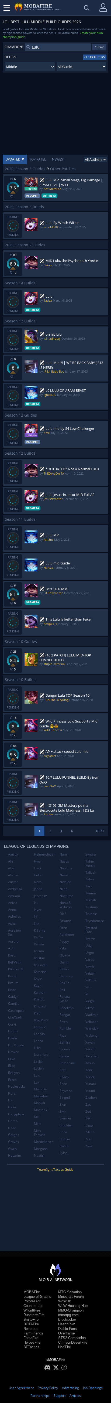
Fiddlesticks (16, 1086)
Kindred (40, 1006)
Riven (64, 1021)
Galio (12, 1107)
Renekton (67, 1008)
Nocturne (67, 896)
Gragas (13, 1134)
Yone (89, 1070)
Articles (75, 1395)
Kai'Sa (38, 937)
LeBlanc (40, 1027)
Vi (86, 994)
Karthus (40, 958)
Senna (64, 1056)
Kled (37, 1013)
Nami (64, 854)
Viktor (89, 1008)
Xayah (90, 1042)
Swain (64, 1146)
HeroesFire (31, 1342)
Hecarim (14, 1155)
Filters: (11, 57)
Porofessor (31, 1301)
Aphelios (14, 916)
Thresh (90, 900)
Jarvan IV (40, 896)
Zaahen (91, 1097)
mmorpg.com (68, 1315)
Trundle (91, 913)
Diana (12, 1038)
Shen (63, 1083)
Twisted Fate (91, 929)
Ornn (63, 927)
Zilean (90, 1132)
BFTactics (31, 1347)
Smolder (66, 1125)
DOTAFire (31, 1324)
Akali (11, 868)
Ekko (11, 1059)
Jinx (36, 923)
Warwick (91, 1028)
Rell (62, 989)
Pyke (63, 948)
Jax (36, 902)
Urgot (89, 952)
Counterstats (33, 1306)
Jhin (36, 916)
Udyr (89, 945)
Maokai (39, 1103)
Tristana (91, 907)
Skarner (65, 1118)
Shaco (64, 1077)
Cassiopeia (16, 1010)
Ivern (37, 882)
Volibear (91, 1021)
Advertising (70, 1387)
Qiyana (65, 955)
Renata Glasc (65, 998)
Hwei (37, 861)
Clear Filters (94, 57)
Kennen (39, 992)
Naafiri (39, 1155)
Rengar (65, 1014)
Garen (13, 1121)
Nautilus (66, 868)
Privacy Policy (48, 1387)
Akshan (13, 875)
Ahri (11, 861)
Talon (89, 879)
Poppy (64, 941)
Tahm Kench (90, 863)
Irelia (37, 875)
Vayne (90, 966)
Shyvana (66, 1090)
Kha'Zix (39, 999)
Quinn (64, 962)
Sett (62, 1070)
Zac (88, 1104)
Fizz (11, 1100)
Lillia (37, 1048)
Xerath (90, 1049)
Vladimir (91, 1014)
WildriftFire (31, 1310)
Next (100, 831)
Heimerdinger (44, 854)
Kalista (39, 944)
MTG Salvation (70, 1292)
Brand (12, 976)
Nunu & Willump (66, 904)
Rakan (64, 969)
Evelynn (14, 1072)
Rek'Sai (65, 982)
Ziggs (89, 1125)
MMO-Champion (71, 1310)
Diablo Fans (67, 1329)
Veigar (90, 973)
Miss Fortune (40, 1132)
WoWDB (64, 1301)
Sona (63, 1132)
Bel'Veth (14, 962)
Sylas (63, 1152)
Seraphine (67, 1063)
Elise (11, 1065)
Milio (37, 1123)
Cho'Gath (15, 1017)
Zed (88, 1111)
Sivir (63, 1111)
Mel (37, 1117)
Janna (38, 889)
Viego (89, 1001)
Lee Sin (39, 1033)
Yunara (90, 1083)
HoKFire (64, 1347)
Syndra (90, 854)
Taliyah (90, 872)
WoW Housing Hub (73, 1306)
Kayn (37, 985)
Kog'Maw (41, 1020)
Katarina (40, 971)
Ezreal (13, 1079)
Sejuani (65, 1049)
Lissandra (41, 1054)
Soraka (65, 1139)
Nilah (63, 889)
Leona (38, 1040)
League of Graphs (37, 1297)
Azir (11, 948)
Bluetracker (67, 1319)
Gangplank (16, 1114)
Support (59, 1395)
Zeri (88, 1118)
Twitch (90, 939)
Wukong (91, 1035)
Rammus (66, 976)
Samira (65, 1042)
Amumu (14, 896)
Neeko (64, 875)
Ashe (12, 923)
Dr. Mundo (16, 1045)
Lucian (39, 1068)
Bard (11, 955)
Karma (39, 951)
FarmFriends (33, 1333)
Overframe (66, 1333)
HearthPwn (66, 1324)
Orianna (66, 920)
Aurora (13, 941)
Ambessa (15, 889)
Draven (13, 1052)
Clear (99, 47)
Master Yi (41, 1110)
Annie (12, 909)
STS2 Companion (72, 1338)
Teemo (90, 893)
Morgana (41, 1148)
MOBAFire (31, 1292)
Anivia (12, 902)
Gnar (12, 1128)
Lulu (37, 1075)
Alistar (13, 882)
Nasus (64, 861)
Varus (89, 959)
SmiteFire (31, 1319)
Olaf (63, 913)
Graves (13, 1141)
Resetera (30, 1329)
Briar (12, 989)
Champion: (14, 47)
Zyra (88, 1146)
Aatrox (13, 854)
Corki (12, 1024)
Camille (13, 1003)
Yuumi (90, 1090)
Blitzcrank (15, 969)
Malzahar (41, 1096)
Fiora (12, 1093)
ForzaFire (30, 1338)
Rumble (65, 1028)
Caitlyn (13, 996)
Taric (89, 886)
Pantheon (67, 934)
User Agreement (21, 1387)
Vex (88, 987)
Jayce (38, 909)
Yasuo (90, 1063)
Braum (13, 982)
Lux (36, 1082)
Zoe (88, 1139)
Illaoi (37, 868)
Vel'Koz (90, 980)
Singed (65, 1097)
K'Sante (39, 930)
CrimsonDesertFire (72, 1342)
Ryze (63, 1035)
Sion (63, 1104)
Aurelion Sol (14, 932)
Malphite (40, 1089)
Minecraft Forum (71, 1297)
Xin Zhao (91, 1056)
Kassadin (40, 965)
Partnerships (40, 1395)
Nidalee (65, 882)
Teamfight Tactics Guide (55, 1169)
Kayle (38, 978)
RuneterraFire (33, 1315)
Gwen (12, 1148)
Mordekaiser (43, 1141)
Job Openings (93, 1387)
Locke (38, 1061)
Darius (13, 1031)
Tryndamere (94, 920)
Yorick (90, 1077)
